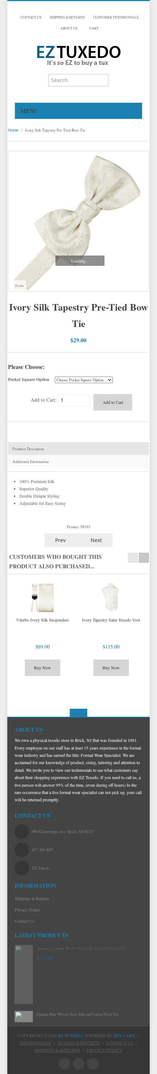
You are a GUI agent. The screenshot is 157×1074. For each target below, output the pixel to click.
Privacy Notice (27, 909)
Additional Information (30, 461)
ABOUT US (68, 28)
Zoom (18, 285)
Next (97, 540)
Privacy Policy (105, 1050)
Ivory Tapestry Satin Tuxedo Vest (111, 620)
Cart (94, 28)
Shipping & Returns (32, 898)
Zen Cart (124, 1035)
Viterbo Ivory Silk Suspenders (42, 620)
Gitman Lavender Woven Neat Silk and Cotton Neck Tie (81, 948)
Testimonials (35, 1043)
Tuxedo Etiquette (78, 1043)
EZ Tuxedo (70, 1035)
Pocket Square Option (28, 379)
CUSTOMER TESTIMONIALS (115, 17)
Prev (60, 540)
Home (13, 130)
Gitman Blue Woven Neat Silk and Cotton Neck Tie (77, 1014)
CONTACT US (30, 17)
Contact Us (24, 921)
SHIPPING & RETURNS (67, 17)
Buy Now (42, 667)
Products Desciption (28, 448)
